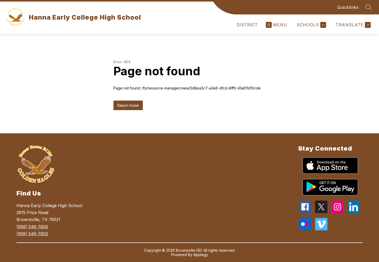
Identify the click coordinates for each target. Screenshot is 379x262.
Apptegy (200, 254)
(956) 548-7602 (32, 233)
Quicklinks (347, 7)
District (247, 24)
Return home (128, 105)
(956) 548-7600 (32, 226)
